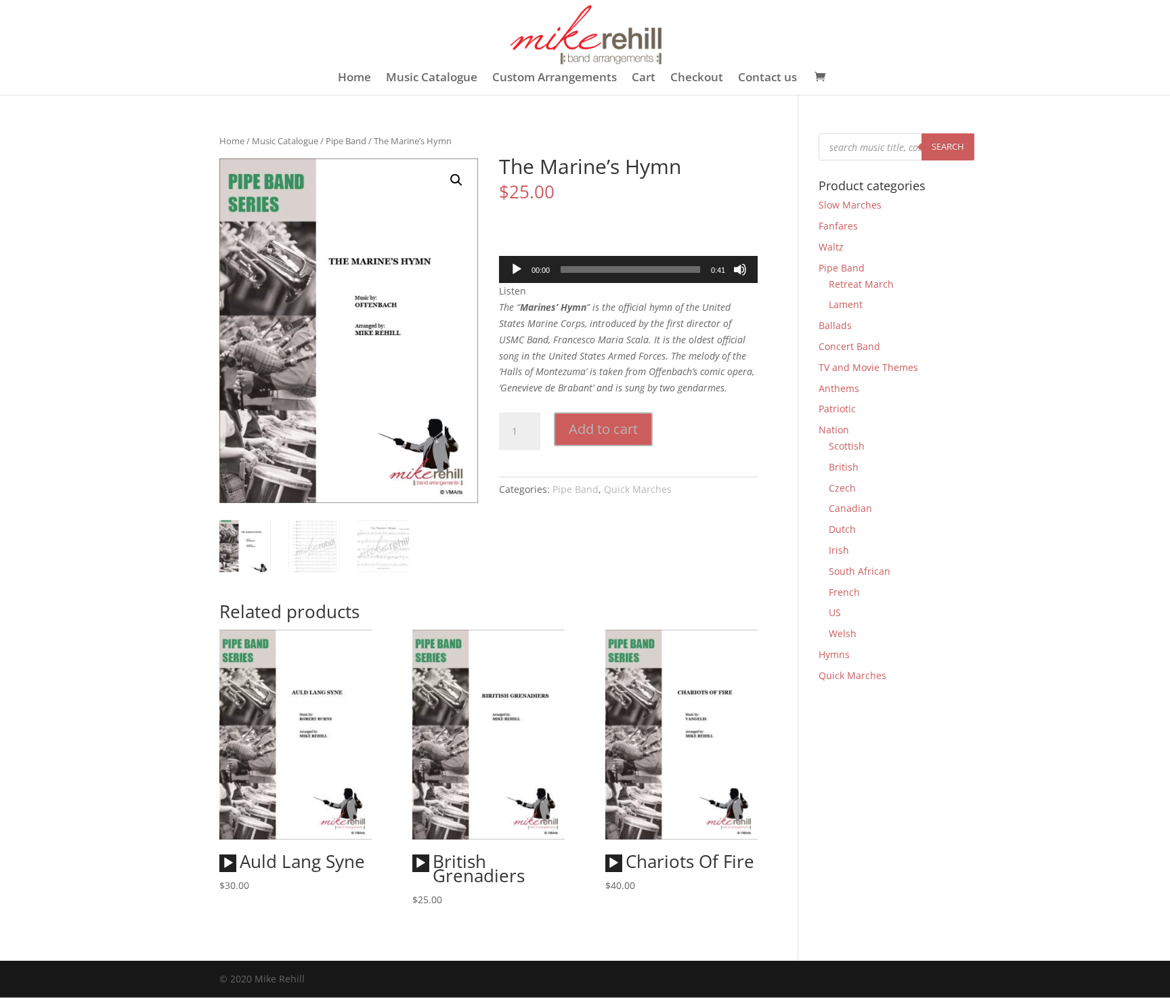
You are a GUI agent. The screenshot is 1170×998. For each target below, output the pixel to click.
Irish (839, 550)
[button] (456, 180)
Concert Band (849, 346)
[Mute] (740, 269)
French (844, 592)
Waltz (831, 246)
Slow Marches (850, 204)
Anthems (839, 388)
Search (948, 146)
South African (859, 571)
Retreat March (861, 284)
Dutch (842, 529)
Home (354, 78)
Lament (846, 304)
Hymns (834, 654)
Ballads (835, 325)
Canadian (850, 508)
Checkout (696, 78)
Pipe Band (346, 141)
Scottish (847, 445)
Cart (643, 78)
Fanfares (838, 225)
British (844, 466)
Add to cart (603, 429)
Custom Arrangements (554, 78)
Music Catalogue (431, 78)
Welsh (843, 633)
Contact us (767, 78)
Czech (842, 487)
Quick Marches (638, 489)
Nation (834, 429)
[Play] (516, 269)
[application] (628, 269)
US (835, 612)
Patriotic (837, 408)
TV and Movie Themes (868, 367)
